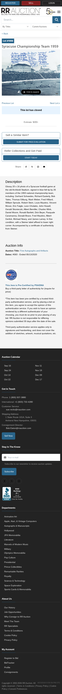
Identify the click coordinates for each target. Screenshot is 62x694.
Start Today (31, 158)
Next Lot (54, 103)
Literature (8, 539)
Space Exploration (13, 585)
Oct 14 (7, 375)
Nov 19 (38, 370)
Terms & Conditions (13, 630)
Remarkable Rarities (14, 571)
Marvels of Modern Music (16, 544)
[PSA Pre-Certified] (11, 275)
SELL (31, 3)
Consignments (11, 672)
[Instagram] (38, 166)
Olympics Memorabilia (14, 553)
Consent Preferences (18, 689)
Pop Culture (9, 557)
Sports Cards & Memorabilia (17, 589)
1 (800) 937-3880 (17, 397)
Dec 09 (38, 375)
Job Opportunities (12, 612)
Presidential (9, 562)
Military (7, 549)
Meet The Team (11, 621)
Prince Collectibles (13, 567)
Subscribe (9, 471)
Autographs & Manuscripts (16, 526)
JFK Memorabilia (12, 535)
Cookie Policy (10, 635)
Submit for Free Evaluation (31, 142)
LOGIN (52, 3)
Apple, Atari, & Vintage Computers (20, 521)
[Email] (44, 166)
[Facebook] (26, 166)
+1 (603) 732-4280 (24, 402)
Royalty (7, 576)
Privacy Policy (10, 640)
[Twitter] (32, 166)
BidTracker (9, 663)
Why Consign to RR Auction (17, 616)
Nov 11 (38, 365)
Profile (7, 667)
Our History (9, 607)
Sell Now (8, 436)
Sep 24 (7, 370)
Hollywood (9, 530)
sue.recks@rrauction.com (18, 409)
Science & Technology (14, 581)
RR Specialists (11, 626)
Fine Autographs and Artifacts (34, 250)
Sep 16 (7, 365)
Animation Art (10, 516)
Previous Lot (8, 103)
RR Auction (27, 683)
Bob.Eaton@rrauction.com (18, 428)
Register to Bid (11, 658)
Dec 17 (38, 379)
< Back (5, 34)
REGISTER (10, 3)
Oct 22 (7, 379)
